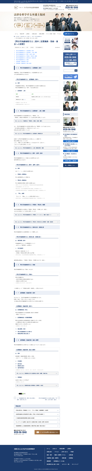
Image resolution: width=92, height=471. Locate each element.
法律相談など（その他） (59, 461)
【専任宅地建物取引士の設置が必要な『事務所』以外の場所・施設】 (47, 398)
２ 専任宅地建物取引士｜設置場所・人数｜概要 (25, 52)
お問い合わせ (64, 451)
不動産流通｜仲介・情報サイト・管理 (27, 36)
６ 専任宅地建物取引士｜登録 (21, 59)
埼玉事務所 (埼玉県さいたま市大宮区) (71, 144)
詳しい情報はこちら (70, 165)
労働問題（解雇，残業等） (53, 458)
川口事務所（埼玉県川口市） (71, 154)
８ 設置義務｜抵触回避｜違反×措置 (22, 63)
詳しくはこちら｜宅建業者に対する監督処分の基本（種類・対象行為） (32, 373)
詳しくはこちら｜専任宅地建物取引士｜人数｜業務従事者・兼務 (29, 148)
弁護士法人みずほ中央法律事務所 (24, 449)
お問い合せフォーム (69, 33)
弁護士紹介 (34, 33)
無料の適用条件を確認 (28, 28)
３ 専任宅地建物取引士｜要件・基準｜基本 (24, 54)
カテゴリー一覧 (65, 464)
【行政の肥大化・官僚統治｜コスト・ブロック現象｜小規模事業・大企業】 (32, 410)
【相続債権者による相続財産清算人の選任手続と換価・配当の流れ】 (30, 425)
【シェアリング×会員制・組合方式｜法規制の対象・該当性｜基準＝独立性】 (32, 422)
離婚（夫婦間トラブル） (60, 455)
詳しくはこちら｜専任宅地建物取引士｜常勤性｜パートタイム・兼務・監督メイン (33, 214)
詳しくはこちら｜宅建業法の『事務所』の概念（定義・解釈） (29, 121)
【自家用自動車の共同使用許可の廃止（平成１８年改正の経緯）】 (30, 414)
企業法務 (17, 36)
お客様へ (28, 33)
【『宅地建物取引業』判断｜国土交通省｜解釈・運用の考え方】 (26, 398)
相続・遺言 (49, 455)
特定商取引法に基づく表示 (53, 464)
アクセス (59, 33)
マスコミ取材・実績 (50, 33)
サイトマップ (75, 464)
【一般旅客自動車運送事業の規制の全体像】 (25, 418)
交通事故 (71, 458)
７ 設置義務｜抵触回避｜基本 (21, 61)
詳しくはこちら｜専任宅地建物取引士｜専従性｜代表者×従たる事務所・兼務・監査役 (34, 221)
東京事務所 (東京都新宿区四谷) (71, 135)
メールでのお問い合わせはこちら (49, 432)
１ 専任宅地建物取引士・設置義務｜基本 (24, 50)
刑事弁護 (64, 458)
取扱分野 (22, 33)
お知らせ (55, 448)
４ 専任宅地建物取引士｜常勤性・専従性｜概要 (25, 56)
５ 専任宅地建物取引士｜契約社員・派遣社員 (25, 58)
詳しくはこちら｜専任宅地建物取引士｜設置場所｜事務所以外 (29, 133)
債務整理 (49, 461)
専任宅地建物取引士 (38, 36)
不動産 (72, 451)
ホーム (16, 33)
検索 (76, 70)
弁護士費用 (41, 33)
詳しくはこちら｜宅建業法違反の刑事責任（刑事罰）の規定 (30, 385)
